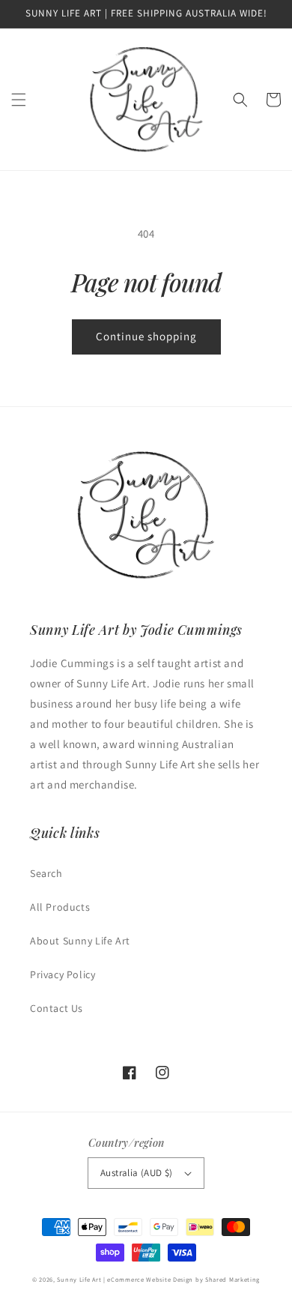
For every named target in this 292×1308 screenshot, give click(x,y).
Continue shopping (146, 336)
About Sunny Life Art (80, 940)
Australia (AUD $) (136, 1172)
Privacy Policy (62, 974)
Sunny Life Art (79, 1279)
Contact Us (56, 1008)
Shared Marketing (232, 1279)
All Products (60, 907)
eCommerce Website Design (150, 1279)
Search (46, 873)
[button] (18, 99)
